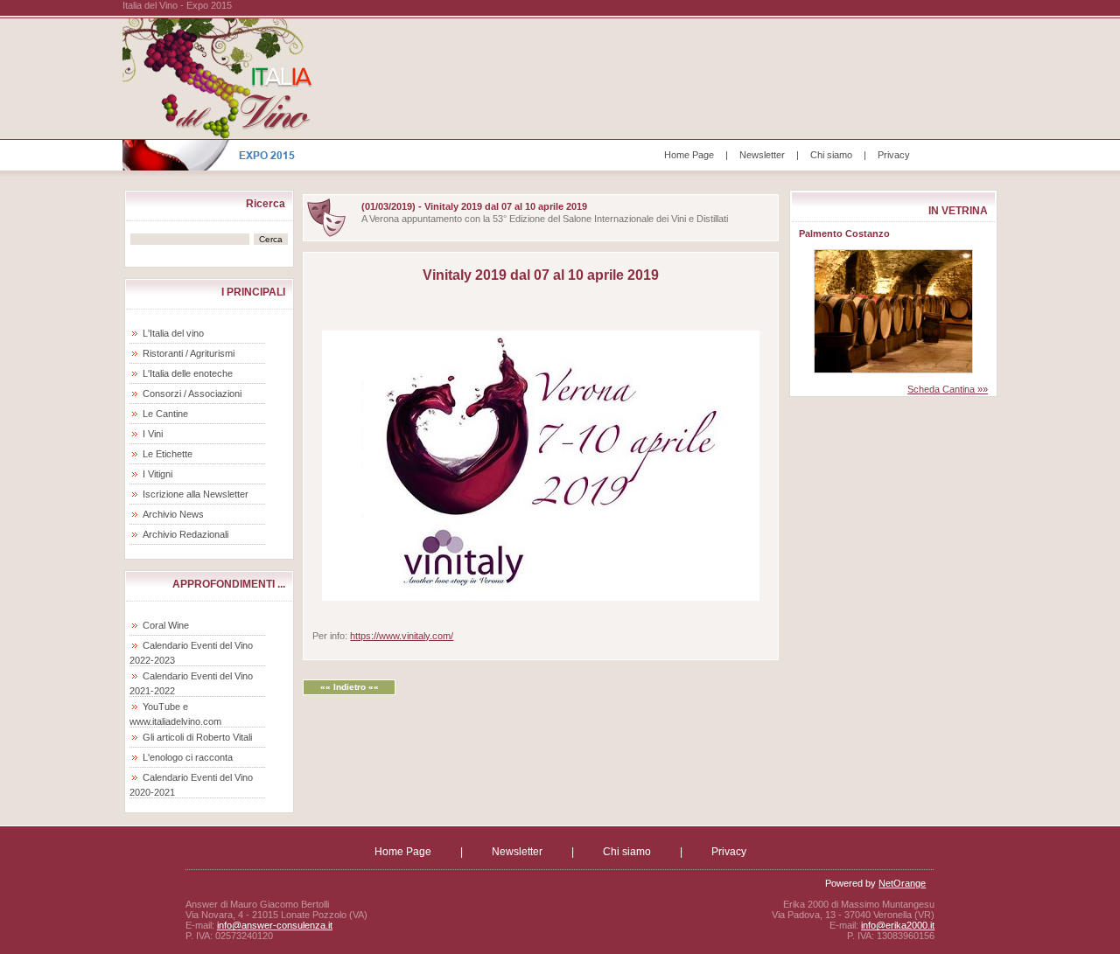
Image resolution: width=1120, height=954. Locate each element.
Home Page (689, 155)
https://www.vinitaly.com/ (401, 635)
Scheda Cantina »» (947, 389)
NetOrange (902, 883)
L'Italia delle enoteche (188, 373)
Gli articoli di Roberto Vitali (197, 737)
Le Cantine (165, 413)
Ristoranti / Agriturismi (188, 353)
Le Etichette (167, 454)
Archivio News (173, 514)
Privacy (894, 155)
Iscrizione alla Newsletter (195, 494)
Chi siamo (831, 155)
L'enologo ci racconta (188, 757)
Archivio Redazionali (185, 534)
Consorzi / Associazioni (192, 393)
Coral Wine (166, 625)
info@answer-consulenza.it (274, 925)
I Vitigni (157, 474)
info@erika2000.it (897, 925)
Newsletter (762, 155)
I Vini (153, 433)
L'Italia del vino (173, 333)
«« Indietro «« (349, 687)
